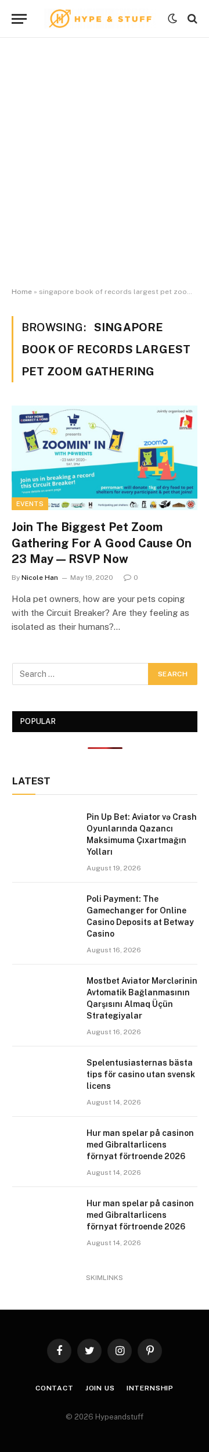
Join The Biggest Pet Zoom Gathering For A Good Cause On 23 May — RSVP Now (102, 542)
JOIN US (100, 1388)
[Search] (191, 19)
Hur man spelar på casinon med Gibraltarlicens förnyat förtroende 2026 (140, 1144)
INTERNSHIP (150, 1388)
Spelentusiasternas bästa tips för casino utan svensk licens (141, 1074)
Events (30, 503)
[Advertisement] (104, 162)
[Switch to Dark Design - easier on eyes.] (172, 18)
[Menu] (19, 19)
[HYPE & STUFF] (100, 19)
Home (22, 292)
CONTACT (54, 1388)
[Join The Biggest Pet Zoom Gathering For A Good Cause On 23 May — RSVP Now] (104, 458)
